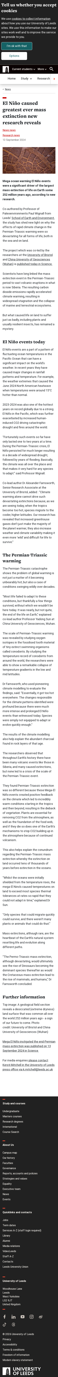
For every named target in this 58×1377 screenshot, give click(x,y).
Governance (9, 1168)
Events (6, 1199)
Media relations (11, 1246)
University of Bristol (40, 255)
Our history (9, 1157)
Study (24, 78)
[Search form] (51, 69)
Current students (22, 69)
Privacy (7, 1339)
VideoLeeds (9, 1251)
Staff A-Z (8, 1256)
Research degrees (13, 1121)
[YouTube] (22, 1317)
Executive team (11, 1189)
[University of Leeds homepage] (6, 69)
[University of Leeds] (22, 1371)
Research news (11, 135)
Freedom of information (16, 1354)
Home (12, 78)
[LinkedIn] (13, 1317)
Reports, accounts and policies (20, 1173)
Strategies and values (15, 1178)
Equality (7, 1183)
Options (14, 56)
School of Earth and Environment (33, 218)
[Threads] (13, 1325)
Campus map (10, 1152)
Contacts (8, 1261)
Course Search (11, 1132)
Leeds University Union (15, 1266)
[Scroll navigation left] (4, 79)
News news (9, 130)
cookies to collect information (31, 18)
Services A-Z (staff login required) (22, 1230)
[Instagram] (31, 1317)
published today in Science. (34, 264)
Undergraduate (11, 1111)
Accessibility (10, 1344)
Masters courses (12, 1116)
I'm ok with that (17, 46)
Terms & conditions (13, 1349)
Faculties (8, 1163)
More (41, 69)
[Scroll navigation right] (54, 79)
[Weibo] (40, 1317)
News (8, 89)
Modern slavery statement (18, 1360)
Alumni (6, 1240)
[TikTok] (4, 1325)
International (10, 1126)
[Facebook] (4, 1317)
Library (6, 1235)
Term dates (9, 1225)
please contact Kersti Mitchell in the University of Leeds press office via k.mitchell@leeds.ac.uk (29, 1065)
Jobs (5, 1220)
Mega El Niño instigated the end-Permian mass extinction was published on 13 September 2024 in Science (29, 1046)
